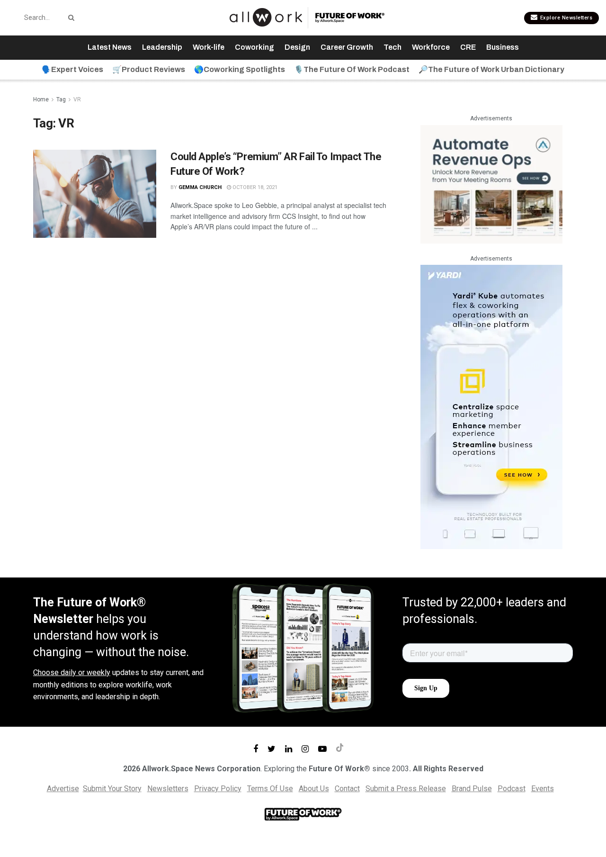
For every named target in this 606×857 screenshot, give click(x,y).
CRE (468, 47)
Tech (392, 47)
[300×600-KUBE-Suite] (491, 406)
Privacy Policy (217, 788)
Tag (61, 99)
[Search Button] (69, 17)
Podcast (512, 788)
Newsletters (167, 788)
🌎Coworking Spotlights (239, 69)
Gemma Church (200, 187)
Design (297, 47)
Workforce (431, 47)
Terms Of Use (270, 788)
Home (41, 99)
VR (77, 99)
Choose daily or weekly (71, 672)
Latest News (110, 47)
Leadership (162, 47)
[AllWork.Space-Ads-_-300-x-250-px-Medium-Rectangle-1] (491, 183)
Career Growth (347, 47)
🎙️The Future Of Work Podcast (352, 69)
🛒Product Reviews (148, 69)
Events (542, 788)
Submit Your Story (112, 788)
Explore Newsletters (565, 18)
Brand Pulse (472, 788)
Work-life (208, 47)
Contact (347, 788)
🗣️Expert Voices (72, 69)
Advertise (63, 788)
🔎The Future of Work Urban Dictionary (491, 69)
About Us (314, 788)
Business (502, 47)
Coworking (254, 47)
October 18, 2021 (254, 187)
